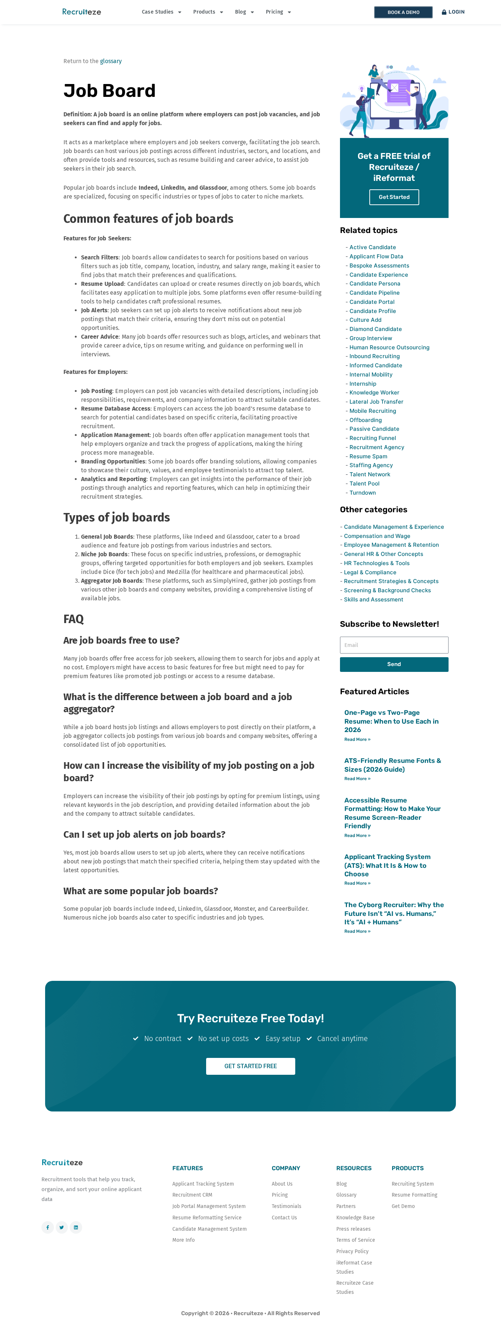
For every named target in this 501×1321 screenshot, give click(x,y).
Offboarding (366, 419)
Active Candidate (373, 247)
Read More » (357, 739)
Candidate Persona (375, 283)
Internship (363, 383)
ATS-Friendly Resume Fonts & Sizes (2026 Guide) (392, 765)
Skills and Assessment (373, 599)
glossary (111, 61)
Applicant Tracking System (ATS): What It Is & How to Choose (387, 865)
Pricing (274, 12)
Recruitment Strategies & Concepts (391, 581)
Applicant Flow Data (376, 256)
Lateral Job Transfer (376, 401)
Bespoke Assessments (379, 265)
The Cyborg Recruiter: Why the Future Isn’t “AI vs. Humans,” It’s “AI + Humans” (394, 913)
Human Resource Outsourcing (389, 347)
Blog (240, 12)
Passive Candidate (374, 428)
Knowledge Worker (374, 392)
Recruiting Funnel (373, 437)
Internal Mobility (371, 374)
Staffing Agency (371, 465)
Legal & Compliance (370, 572)
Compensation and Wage (377, 535)
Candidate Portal (372, 301)
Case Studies (158, 12)
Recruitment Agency (377, 447)
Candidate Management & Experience (394, 526)
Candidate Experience (379, 274)
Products (204, 12)
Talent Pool (365, 483)
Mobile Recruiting (373, 410)
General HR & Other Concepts (383, 553)
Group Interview (371, 338)
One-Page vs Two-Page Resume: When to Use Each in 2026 (391, 721)
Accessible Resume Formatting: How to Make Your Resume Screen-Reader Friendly (392, 813)
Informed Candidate (376, 365)
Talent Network (370, 474)
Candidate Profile (373, 310)
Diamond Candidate (376, 328)
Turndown (363, 492)
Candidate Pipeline (375, 292)
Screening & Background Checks (387, 590)
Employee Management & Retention (391, 544)
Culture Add (365, 319)
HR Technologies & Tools (377, 563)
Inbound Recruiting (375, 356)
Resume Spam (368, 456)
